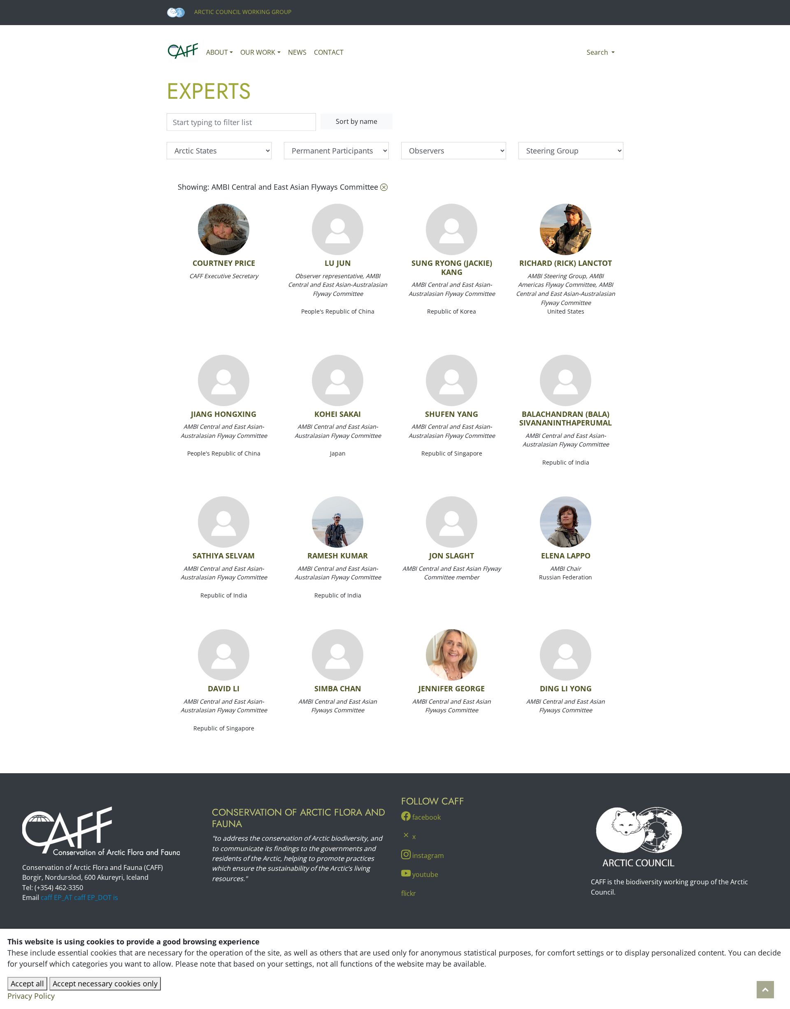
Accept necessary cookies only (105, 983)
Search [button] (598, 52)
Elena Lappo (565, 555)
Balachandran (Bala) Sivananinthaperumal (565, 418)
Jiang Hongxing (223, 414)
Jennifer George (451, 688)
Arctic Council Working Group (242, 12)
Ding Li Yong (566, 688)
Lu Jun (338, 263)
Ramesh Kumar (337, 555)
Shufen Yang (451, 414)
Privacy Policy (31, 996)
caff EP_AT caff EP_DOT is (79, 897)
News (297, 52)
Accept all (27, 983)
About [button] (217, 52)
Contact (329, 52)
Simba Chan (337, 688)
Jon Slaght (451, 555)
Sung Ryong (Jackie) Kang (451, 267)
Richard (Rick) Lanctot (565, 263)
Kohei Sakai (337, 414)
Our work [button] (257, 52)
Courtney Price (224, 263)
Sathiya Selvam (224, 555)
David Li (223, 688)
